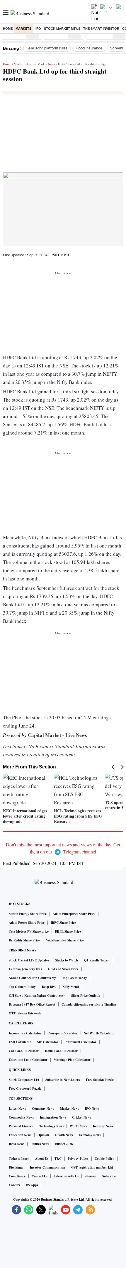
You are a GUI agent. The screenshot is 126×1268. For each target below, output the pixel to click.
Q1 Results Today (96, 960)
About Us (41, 1158)
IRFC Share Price (63, 923)
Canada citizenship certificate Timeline (89, 1004)
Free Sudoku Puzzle (100, 1080)
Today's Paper (19, 1158)
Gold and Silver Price (63, 969)
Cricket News (81, 1117)
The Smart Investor (101, 28)
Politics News (39, 1144)
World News (78, 1126)
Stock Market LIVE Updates (29, 960)
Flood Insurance (89, 48)
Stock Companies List (24, 1080)
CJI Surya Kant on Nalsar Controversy (37, 996)
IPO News (92, 1108)
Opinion (43, 1135)
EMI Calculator (20, 1042)
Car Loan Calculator (24, 1051)
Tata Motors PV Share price (29, 931)
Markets (23, 28)
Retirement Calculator (80, 1042)
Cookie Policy (104, 1158)
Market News (69, 1108)
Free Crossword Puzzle (25, 1088)
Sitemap (90, 1176)
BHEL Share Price (68, 931)
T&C (58, 1158)
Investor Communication (47, 1167)
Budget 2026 (64, 1144)
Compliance (17, 1176)
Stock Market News (62, 28)
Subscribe (109, 1176)
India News (16, 1144)
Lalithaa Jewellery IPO (25, 969)
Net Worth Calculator (99, 1033)
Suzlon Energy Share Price (28, 914)
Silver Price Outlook (85, 996)
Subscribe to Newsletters (62, 1080)
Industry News (103, 1126)
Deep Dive (49, 987)
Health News (64, 1135)
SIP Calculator (47, 1042)
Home (8, 28)
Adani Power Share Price (27, 923)
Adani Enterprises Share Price (74, 914)
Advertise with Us (66, 1176)
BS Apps (32, 1185)
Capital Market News (41, 64)
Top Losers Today (74, 978)
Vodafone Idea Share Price (65, 940)
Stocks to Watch (66, 960)
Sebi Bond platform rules (47, 48)
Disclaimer (16, 1167)
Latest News (17, 1108)
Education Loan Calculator (28, 1060)
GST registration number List (92, 1167)
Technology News (51, 1126)
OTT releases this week (25, 1013)
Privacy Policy (78, 1158)
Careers (14, 1185)
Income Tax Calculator (25, 1033)
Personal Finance (21, 1126)
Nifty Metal (70, 987)
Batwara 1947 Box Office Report (32, 1004)
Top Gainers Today (22, 987)
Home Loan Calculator (61, 1051)
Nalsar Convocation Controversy (32, 978)
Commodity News (21, 1117)
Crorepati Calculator (62, 1033)
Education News (20, 1135)
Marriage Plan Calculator (72, 1060)
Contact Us (39, 1176)
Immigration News (53, 1117)
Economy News (90, 1135)
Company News (43, 1108)
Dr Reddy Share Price (24, 940)
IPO (38, 28)
